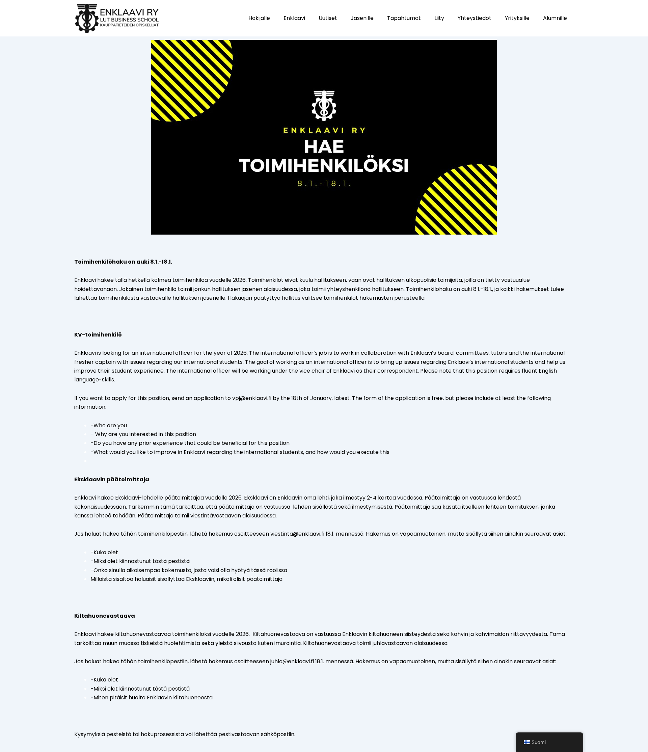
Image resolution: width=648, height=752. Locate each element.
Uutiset (328, 18)
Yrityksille (517, 18)
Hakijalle (259, 18)
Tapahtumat (404, 18)
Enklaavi (294, 18)
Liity (439, 18)
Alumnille (555, 18)
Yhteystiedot (474, 18)
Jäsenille (362, 18)
